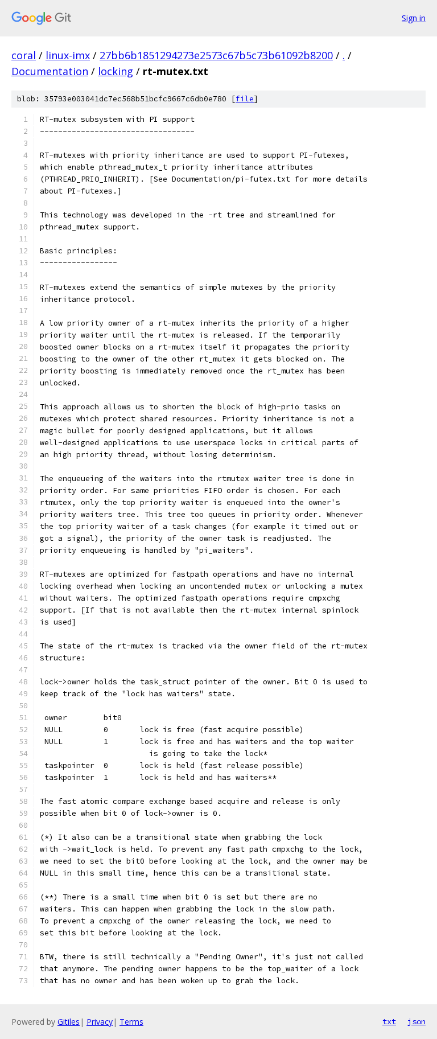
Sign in (414, 18)
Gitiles (68, 1021)
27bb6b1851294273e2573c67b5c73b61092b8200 (216, 55)
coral (23, 55)
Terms (131, 1021)
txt (389, 1021)
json (416, 1021)
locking (115, 71)
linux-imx (68, 55)
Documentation (49, 71)
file (245, 99)
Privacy (99, 1021)
